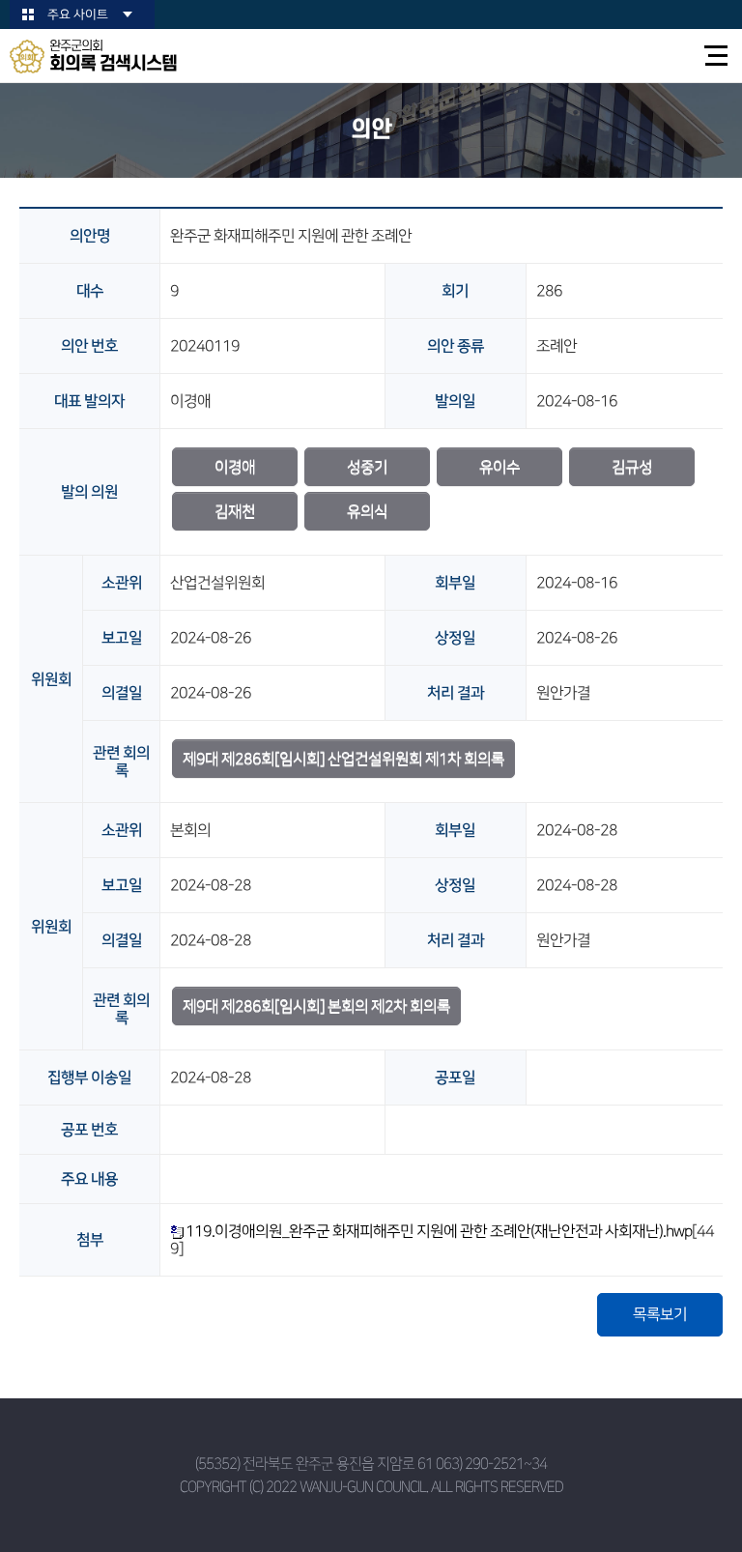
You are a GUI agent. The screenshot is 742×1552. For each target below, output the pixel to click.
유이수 (499, 466)
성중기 (367, 466)
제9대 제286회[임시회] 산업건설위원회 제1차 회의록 (343, 758)
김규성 (632, 466)
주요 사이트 (77, 14)
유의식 (367, 511)
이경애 (234, 466)
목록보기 (660, 1314)
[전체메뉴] (716, 56)
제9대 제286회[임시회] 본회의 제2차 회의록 (316, 1006)
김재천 (234, 511)
